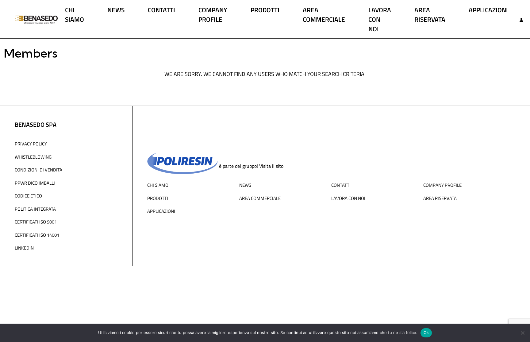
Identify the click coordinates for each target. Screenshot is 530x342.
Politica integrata (35, 209)
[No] (522, 333)
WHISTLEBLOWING (33, 157)
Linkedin (24, 248)
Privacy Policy (31, 144)
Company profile (212, 14)
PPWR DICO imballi (35, 183)
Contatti (161, 9)
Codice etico (28, 196)
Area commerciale (324, 14)
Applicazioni (488, 9)
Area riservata (429, 14)
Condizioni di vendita (38, 170)
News (116, 9)
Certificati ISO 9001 (36, 222)
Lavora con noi (379, 19)
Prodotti (265, 9)
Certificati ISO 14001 (37, 235)
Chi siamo (74, 14)
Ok (426, 332)
